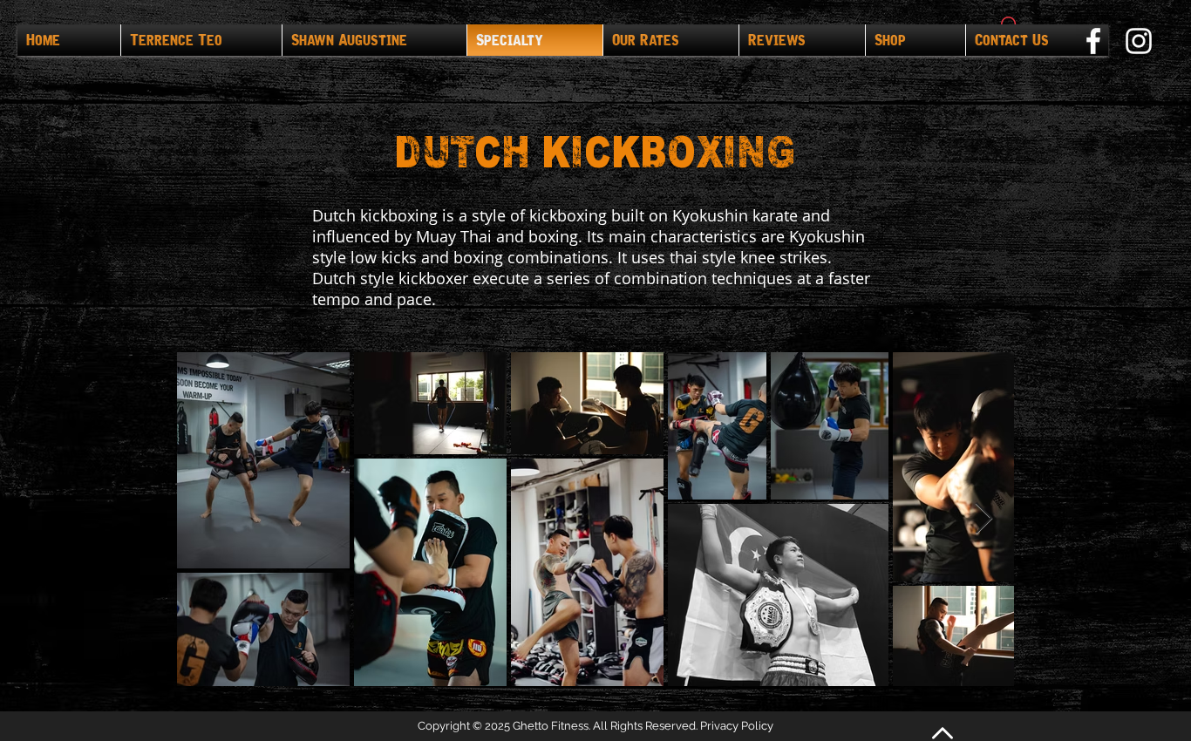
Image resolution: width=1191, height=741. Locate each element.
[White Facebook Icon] (1093, 41)
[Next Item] (984, 519)
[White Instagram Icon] (1138, 41)
